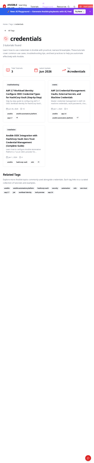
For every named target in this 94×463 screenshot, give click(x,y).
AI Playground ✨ (47, 6)
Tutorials (34, 6)
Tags (11, 24)
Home (5, 24)
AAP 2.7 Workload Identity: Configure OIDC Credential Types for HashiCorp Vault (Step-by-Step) (24, 94)
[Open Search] (88, 458)
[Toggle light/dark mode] (74, 6)
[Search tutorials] (68, 6)
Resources (61, 6)
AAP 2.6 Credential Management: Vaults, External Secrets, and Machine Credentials (68, 94)
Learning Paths (23, 7)
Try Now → (79, 11)
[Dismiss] (90, 11)
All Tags (11, 30)
